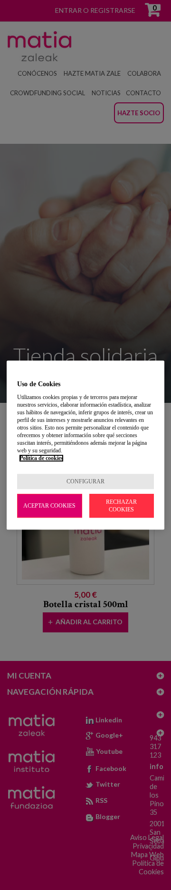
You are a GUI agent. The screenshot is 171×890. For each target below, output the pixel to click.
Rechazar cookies (121, 506)
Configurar (85, 481)
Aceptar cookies (49, 505)
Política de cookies (41, 458)
